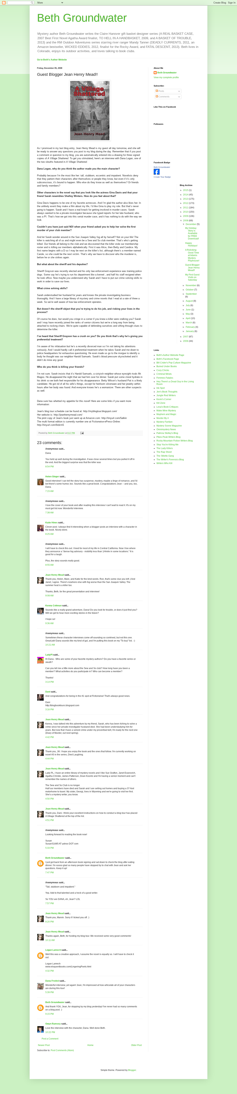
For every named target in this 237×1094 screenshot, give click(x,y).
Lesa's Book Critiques (167, 407)
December (191, 224)
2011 (186, 207)
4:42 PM (49, 737)
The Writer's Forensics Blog (170, 459)
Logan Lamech (53, 950)
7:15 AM (49, 491)
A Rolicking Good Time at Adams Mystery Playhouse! (192, 255)
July (188, 305)
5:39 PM (49, 992)
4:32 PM (49, 971)
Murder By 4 (162, 418)
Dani (47, 691)
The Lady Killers (164, 448)
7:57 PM (49, 903)
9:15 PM (49, 1014)
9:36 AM (49, 623)
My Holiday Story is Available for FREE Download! (192, 233)
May (188, 314)
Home (90, 1045)
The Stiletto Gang (165, 456)
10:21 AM (50, 644)
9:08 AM (49, 595)
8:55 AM (49, 565)
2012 (186, 203)
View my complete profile (166, 77)
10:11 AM (50, 940)
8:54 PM (49, 466)
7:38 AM (49, 512)
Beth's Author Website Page (170, 355)
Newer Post (44, 1045)
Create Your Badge (162, 177)
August (189, 301)
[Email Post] (81, 433)
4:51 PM (49, 820)
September (191, 294)
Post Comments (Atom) (62, 1050)
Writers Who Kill (164, 463)
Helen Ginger (52, 476)
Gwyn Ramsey (53, 1023)
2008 (186, 220)
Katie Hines (51, 522)
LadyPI (49, 654)
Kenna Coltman (53, 605)
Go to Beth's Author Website (52, 59)
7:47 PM (49, 872)
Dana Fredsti (52, 981)
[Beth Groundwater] (157, 174)
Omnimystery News (166, 429)
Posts (161, 91)
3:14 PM (49, 682)
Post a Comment (50, 1038)
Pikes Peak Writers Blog (168, 437)
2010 (186, 212)
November (191, 285)
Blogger (132, 1070)
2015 (186, 190)
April (188, 318)
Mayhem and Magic (166, 414)
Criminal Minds (164, 374)
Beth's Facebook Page (167, 359)
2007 (186, 336)
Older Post (136, 1045)
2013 (186, 199)
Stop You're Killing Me (167, 444)
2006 (186, 341)
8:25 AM (49, 534)
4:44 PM (49, 758)
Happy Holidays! (191, 244)
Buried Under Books (166, 366)
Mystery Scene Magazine (169, 425)
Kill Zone (160, 403)
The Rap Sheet (164, 452)
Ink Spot (160, 388)
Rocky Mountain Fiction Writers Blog (174, 440)
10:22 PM (50, 1032)
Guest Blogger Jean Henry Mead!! (192, 268)
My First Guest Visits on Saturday (192, 277)
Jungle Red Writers (166, 395)
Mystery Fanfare (164, 422)
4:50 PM (49, 798)
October (190, 289)
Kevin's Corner (163, 399)
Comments (163, 96)
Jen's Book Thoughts (166, 391)
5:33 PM (49, 848)
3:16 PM (49, 709)
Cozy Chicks (162, 370)
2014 (186, 194)
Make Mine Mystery (166, 410)
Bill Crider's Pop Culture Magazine (173, 362)
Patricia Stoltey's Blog (167, 433)
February (190, 327)
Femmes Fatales (164, 378)
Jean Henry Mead (54, 575)
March (189, 322)
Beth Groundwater (82, 18)
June (188, 309)
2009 (186, 216)
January (190, 331)
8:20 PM (49, 921)
